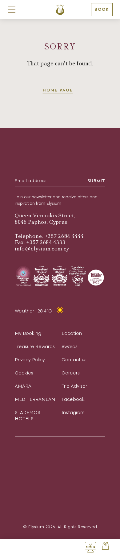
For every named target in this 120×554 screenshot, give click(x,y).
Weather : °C (34, 311)
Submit (96, 181)
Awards (70, 346)
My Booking (28, 333)
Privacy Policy (30, 359)
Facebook (73, 399)
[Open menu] (11, 9)
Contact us (74, 359)
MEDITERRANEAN (35, 399)
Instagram (73, 412)
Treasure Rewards (35, 346)
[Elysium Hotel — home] (60, 9)
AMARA (23, 386)
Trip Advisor (74, 386)
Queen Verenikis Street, (45, 215)
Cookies (24, 373)
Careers (71, 373)
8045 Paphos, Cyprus (41, 222)
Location (72, 333)
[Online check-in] (90, 546)
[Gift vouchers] (105, 546)
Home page (58, 90)
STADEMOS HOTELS (27, 415)
